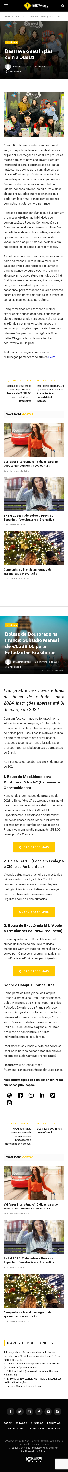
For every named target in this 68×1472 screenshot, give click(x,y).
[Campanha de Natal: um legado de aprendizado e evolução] (34, 548)
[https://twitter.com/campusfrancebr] (52, 1096)
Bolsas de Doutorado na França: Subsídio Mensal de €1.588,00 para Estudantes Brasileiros (19, 393)
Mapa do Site (16, 1428)
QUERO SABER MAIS (34, 847)
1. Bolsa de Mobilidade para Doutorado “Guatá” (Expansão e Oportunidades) (32, 1365)
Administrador (23, 662)
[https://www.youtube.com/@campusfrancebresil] (9, 1104)
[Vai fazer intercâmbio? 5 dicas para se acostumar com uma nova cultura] (34, 440)
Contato (54, 1428)
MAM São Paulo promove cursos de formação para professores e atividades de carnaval (18, 1136)
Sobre (8, 1423)
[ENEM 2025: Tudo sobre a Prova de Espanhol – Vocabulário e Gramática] (34, 494)
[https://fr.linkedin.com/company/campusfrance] (42, 1096)
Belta (19, 66)
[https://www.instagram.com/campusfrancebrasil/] (31, 1096)
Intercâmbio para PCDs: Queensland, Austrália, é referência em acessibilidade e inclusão (50, 393)
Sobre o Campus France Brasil (24, 1386)
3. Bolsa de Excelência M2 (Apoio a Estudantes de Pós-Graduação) (32, 1380)
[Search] (62, 6)
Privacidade (36, 1428)
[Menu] (6, 6)
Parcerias (54, 1423)
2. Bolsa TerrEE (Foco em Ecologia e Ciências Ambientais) (31, 1373)
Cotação (21, 1423)
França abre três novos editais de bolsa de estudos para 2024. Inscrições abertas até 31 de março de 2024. (32, 1356)
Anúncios (37, 1423)
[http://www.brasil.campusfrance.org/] (9, 1096)
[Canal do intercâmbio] (36, 6)
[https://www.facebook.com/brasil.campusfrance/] (20, 1096)
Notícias (12, 42)
